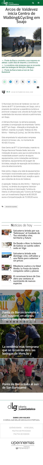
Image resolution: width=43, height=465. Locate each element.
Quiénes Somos (15, 428)
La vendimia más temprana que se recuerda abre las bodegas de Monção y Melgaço (21, 66)
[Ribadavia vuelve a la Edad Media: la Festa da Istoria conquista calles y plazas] (7, 267)
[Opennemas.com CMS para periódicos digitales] (22, 445)
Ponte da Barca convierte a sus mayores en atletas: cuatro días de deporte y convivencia (21, 62)
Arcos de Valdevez (11, 206)
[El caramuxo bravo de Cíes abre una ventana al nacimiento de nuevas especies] (7, 278)
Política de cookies (21, 434)
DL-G (8, 92)
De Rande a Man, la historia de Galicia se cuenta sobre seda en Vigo (27, 246)
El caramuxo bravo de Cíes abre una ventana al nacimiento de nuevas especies (26, 280)
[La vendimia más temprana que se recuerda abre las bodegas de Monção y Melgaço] (21, 341)
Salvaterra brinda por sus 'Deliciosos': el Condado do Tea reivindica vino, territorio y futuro (26, 234)
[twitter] (23, 414)
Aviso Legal (29, 428)
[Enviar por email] (38, 87)
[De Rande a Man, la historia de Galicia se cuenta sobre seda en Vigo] (7, 245)
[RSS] (27, 414)
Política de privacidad (21, 431)
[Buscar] (33, 3)
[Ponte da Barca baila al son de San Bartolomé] (21, 375)
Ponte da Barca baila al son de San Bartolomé (20, 386)
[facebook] (19, 414)
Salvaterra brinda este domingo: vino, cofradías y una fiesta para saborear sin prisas (26, 257)
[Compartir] (4, 81)
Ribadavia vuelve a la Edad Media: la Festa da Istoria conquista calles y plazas (27, 268)
